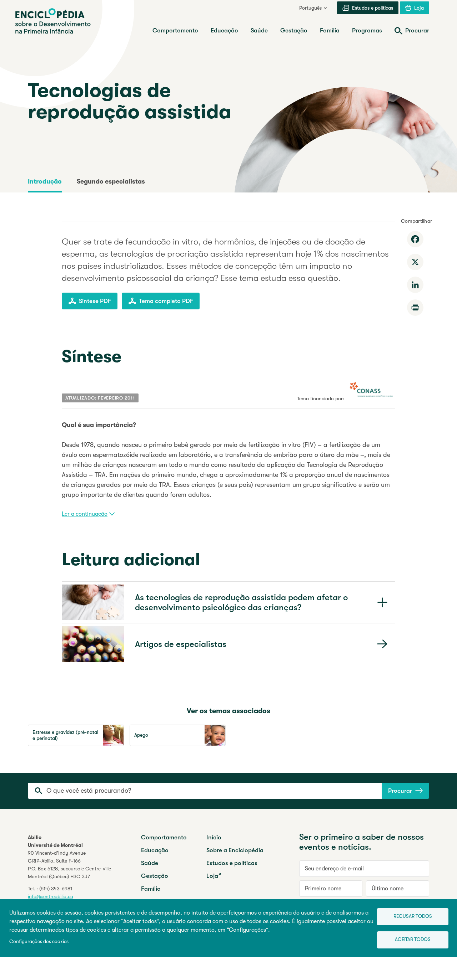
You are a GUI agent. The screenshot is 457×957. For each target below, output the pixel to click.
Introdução (45, 181)
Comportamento (164, 837)
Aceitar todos (413, 939)
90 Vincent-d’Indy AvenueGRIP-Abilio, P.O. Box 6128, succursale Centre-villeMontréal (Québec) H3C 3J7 (69, 864)
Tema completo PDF (166, 301)
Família (151, 888)
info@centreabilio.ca (50, 896)
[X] (415, 262)
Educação (155, 850)
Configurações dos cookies (39, 941)
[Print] (415, 307)
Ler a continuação (84, 514)
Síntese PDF (95, 301)
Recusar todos (412, 916)
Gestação (154, 876)
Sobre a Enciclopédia (234, 850)
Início (213, 837)
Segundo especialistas (111, 181)
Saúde (149, 863)
